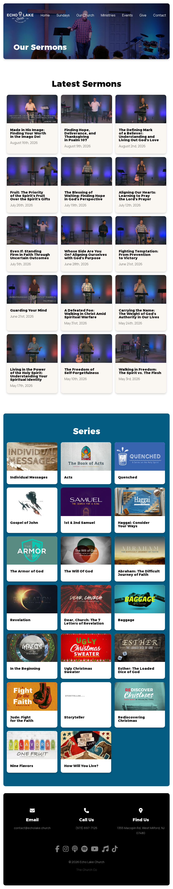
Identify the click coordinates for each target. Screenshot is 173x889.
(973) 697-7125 (86, 828)
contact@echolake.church (32, 828)
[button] (32, 124)
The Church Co (86, 870)
